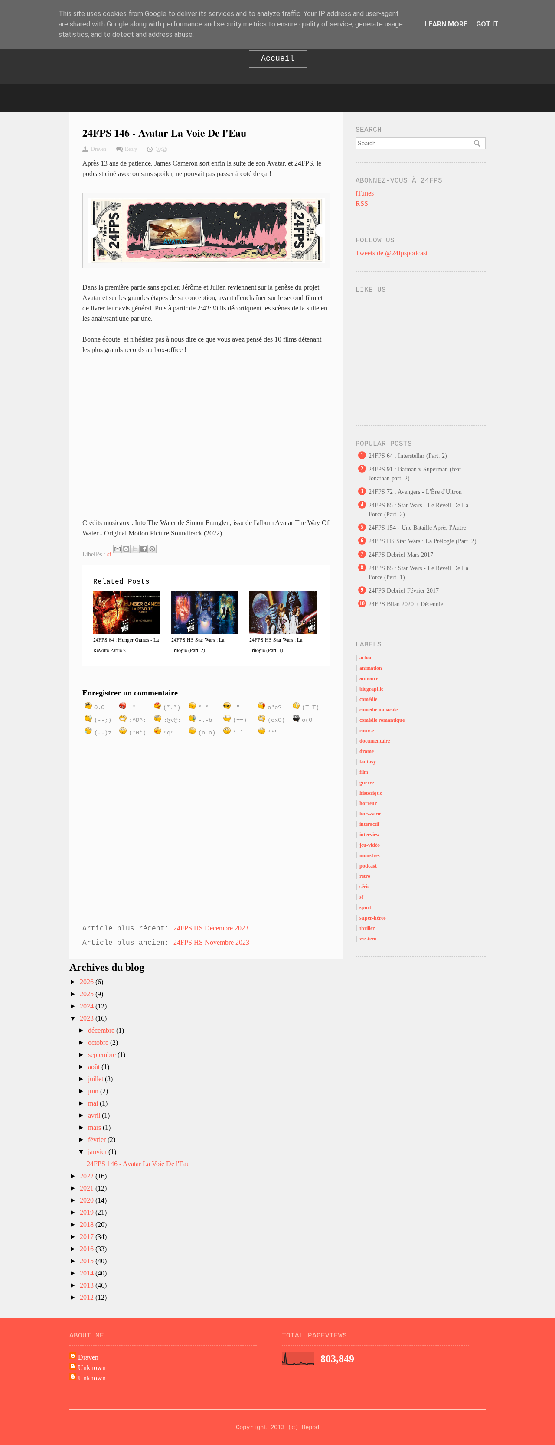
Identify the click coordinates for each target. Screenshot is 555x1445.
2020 (87, 1200)
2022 (87, 1176)
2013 (87, 1285)
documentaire (374, 741)
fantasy (367, 762)
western (368, 939)
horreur (368, 803)
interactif (369, 824)
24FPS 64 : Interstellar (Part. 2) (408, 456)
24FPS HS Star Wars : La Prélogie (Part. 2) (423, 541)
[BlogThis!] (126, 549)
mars (95, 1127)
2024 (87, 1006)
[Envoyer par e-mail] (117, 549)
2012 (87, 1297)
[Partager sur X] (135, 549)
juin (94, 1091)
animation (370, 668)
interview (369, 835)
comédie (368, 699)
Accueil (277, 58)
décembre (102, 1030)
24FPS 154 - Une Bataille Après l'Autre (417, 528)
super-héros (372, 918)
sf (109, 554)
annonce (368, 678)
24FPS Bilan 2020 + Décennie (406, 604)
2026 (87, 981)
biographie (371, 689)
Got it (487, 24)
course (366, 730)
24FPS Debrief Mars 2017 (401, 554)
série (364, 887)
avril (95, 1115)
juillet (96, 1079)
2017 (87, 1236)
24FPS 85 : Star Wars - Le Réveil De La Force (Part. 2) (418, 510)
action (366, 658)
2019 (87, 1212)
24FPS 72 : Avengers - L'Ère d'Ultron (415, 492)
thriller (367, 928)
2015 (87, 1261)
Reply (131, 149)
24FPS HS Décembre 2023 (210, 928)
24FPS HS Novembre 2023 (211, 942)
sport (365, 907)
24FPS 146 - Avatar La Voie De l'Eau (138, 1164)
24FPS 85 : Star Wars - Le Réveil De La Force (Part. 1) (418, 573)
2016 (87, 1249)
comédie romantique (382, 720)
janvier (98, 1151)
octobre (99, 1042)
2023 (87, 1018)
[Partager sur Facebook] (143, 549)
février (98, 1139)
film (363, 772)
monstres (369, 855)
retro (364, 876)
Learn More (445, 24)
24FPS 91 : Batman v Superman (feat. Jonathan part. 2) (416, 474)
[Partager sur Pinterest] (152, 549)
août (94, 1066)
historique (370, 793)
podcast (368, 866)
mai (94, 1103)
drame (366, 751)
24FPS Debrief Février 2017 (404, 590)
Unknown (92, 1367)
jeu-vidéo (369, 845)
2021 (87, 1188)
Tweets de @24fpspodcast (392, 253)
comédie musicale (378, 710)
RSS (362, 203)
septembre (103, 1054)
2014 (87, 1273)
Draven (88, 1357)
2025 (87, 994)
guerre (366, 783)
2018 (87, 1224)
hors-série (370, 814)
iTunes (365, 193)
